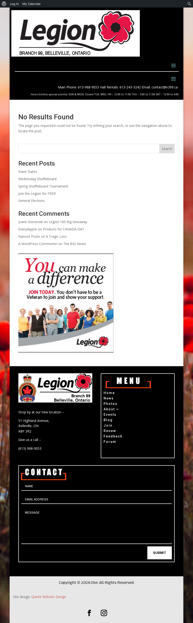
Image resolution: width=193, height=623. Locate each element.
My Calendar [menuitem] (31, 4)
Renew (110, 431)
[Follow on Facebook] (89, 613)
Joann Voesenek (30, 222)
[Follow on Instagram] (103, 613)
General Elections (31, 200)
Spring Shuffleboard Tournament (43, 186)
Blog (108, 420)
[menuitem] (4, 4)
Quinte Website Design (48, 596)
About (109, 409)
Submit (159, 553)
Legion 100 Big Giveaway (68, 222)
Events (110, 415)
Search (167, 148)
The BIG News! (74, 243)
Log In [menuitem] (14, 4)
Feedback (113, 437)
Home (109, 393)
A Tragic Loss (56, 236)
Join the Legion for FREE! (37, 193)
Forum (110, 442)
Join (108, 426)
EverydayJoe (27, 229)
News (109, 399)
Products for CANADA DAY (63, 229)
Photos (110, 404)
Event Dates (27, 171)
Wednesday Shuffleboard (37, 179)
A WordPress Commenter (37, 243)
